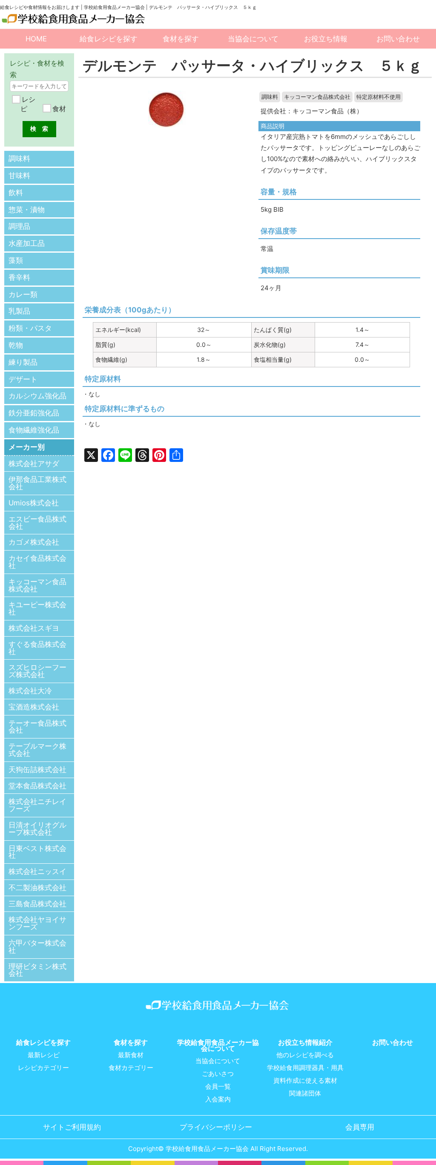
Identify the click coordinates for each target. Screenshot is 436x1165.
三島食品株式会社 (37, 904)
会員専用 (359, 1127)
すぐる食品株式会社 (37, 648)
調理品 (19, 226)
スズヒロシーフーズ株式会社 (37, 671)
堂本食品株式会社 (37, 785)
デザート (23, 379)
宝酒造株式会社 (34, 707)
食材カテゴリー (131, 1068)
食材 (58, 108)
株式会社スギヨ (34, 628)
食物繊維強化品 (34, 430)
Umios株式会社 (34, 503)
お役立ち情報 (325, 39)
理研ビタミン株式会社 (37, 970)
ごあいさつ (218, 1074)
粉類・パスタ (30, 328)
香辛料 (19, 277)
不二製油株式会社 (37, 887)
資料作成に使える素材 (305, 1081)
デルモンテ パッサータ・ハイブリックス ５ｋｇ (252, 65)
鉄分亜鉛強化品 (34, 413)
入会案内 (218, 1099)
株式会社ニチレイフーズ (37, 805)
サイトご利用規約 (72, 1127)
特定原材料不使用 (378, 97)
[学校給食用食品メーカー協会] (74, 19)
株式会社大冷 (30, 690)
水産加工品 (27, 243)
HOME (36, 39)
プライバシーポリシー (216, 1127)
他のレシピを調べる (305, 1055)
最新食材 (130, 1055)
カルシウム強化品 (37, 396)
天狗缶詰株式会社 (37, 769)
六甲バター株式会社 (37, 946)
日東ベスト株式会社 (37, 852)
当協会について (253, 39)
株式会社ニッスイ (37, 871)
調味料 (269, 97)
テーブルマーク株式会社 (37, 750)
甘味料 (19, 175)
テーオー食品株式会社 (37, 727)
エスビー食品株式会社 (37, 523)
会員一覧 (218, 1087)
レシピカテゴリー (43, 1068)
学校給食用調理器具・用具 (305, 1068)
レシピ (27, 104)
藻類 (16, 260)
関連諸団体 (305, 1093)
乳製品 (19, 311)
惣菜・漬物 (27, 209)
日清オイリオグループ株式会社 (37, 828)
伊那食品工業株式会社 (37, 483)
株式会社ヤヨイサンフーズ (37, 923)
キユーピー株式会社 (37, 608)
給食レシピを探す (109, 39)
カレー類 (23, 294)
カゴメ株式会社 (34, 542)
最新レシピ (44, 1055)
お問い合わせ (398, 39)
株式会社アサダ (34, 463)
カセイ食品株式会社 (37, 562)
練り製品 (23, 362)
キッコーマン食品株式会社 (317, 97)
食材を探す (181, 39)
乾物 (16, 345)
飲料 (16, 192)
